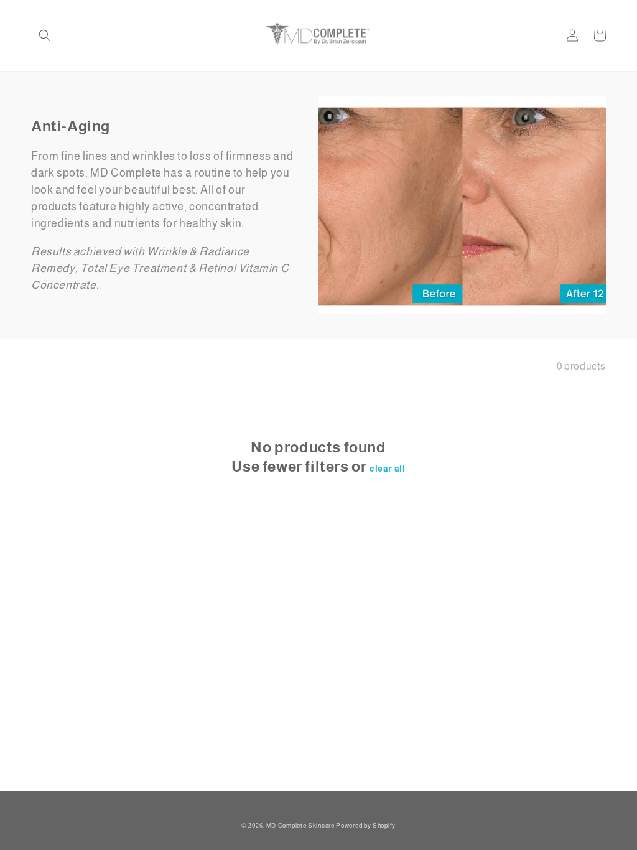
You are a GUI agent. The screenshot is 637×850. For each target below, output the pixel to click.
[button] (44, 35)
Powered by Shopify (366, 825)
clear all (387, 469)
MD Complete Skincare (300, 825)
